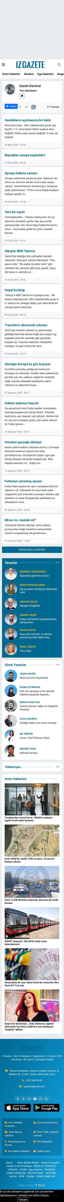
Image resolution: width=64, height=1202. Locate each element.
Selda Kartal (28, 630)
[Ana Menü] (3, 64)
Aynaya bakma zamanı (21, 173)
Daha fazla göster (32, 549)
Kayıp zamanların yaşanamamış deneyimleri (38, 620)
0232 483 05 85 (34, 1080)
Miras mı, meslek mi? (20, 520)
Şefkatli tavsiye (28, 752)
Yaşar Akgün (28, 673)
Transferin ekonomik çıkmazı (26, 325)
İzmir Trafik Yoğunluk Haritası (46, 1134)
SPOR (21, 1176)
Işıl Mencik (26, 733)
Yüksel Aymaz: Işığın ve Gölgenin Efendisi (39, 708)
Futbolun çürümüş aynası (23, 481)
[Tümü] (57, 562)
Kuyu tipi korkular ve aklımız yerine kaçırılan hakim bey (36, 636)
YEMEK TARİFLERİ (45, 1176)
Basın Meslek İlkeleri (28, 1162)
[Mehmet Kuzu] (11, 750)
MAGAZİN (51, 1173)
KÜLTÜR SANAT (35, 1173)
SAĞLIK (13, 1176)
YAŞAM (30, 1176)
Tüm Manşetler (45, 1141)
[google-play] (46, 1108)
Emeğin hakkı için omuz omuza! (38, 722)
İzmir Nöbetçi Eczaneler (14, 1124)
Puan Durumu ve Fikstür (15, 1143)
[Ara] (59, 65)
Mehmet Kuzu (28, 748)
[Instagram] (29, 1098)
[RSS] (46, 1098)
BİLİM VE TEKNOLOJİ (45, 1166)
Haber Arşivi (43, 1151)
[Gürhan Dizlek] (11, 603)
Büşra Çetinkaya (30, 687)
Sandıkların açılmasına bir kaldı (28, 120)
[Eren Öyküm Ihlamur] (11, 588)
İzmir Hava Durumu (47, 1122)
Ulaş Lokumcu (28, 718)
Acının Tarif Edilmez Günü (34, 737)
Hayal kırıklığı (15, 290)
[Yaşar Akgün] (11, 675)
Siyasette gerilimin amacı (34, 575)
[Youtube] (34, 1098)
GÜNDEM (13, 1169)
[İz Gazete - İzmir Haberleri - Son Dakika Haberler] (30, 64)
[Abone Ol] (33, 106)
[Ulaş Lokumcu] (11, 720)
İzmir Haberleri (11, 74)
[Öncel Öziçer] (11, 648)
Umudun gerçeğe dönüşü (23, 442)
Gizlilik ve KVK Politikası (19, 1166)
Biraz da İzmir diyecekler (34, 677)
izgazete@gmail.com (34, 1086)
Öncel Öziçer (28, 646)
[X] (23, 1098)
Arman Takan (28, 615)
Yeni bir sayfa (15, 212)
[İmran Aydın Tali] (11, 705)
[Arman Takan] (11, 618)
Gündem (29, 74)
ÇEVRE (23, 1169)
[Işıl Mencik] (11, 735)
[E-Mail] (21, 96)
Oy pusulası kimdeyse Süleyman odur (38, 590)
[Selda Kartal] (11, 633)
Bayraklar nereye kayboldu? (25, 155)
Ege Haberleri (45, 74)
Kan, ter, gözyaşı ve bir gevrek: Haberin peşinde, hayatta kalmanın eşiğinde (37, 693)
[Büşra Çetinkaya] (11, 690)
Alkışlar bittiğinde (30, 605)
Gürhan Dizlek (29, 601)
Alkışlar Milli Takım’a (20, 251)
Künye (9, 1162)
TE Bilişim (40, 1185)
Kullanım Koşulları (50, 1162)
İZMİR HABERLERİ (16, 1173)
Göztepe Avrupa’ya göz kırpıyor (28, 364)
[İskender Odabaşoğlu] (11, 573)
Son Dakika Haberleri (19, 1151)
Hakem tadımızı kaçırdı (22, 403)
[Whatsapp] (40, 1098)
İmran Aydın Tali (30, 702)
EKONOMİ (50, 1169)
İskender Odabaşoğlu (33, 571)
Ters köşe (25, 650)
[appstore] (17, 1108)
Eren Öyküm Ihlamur (32, 585)
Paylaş (12, 106)
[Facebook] (17, 1098)
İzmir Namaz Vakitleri (13, 1134)
